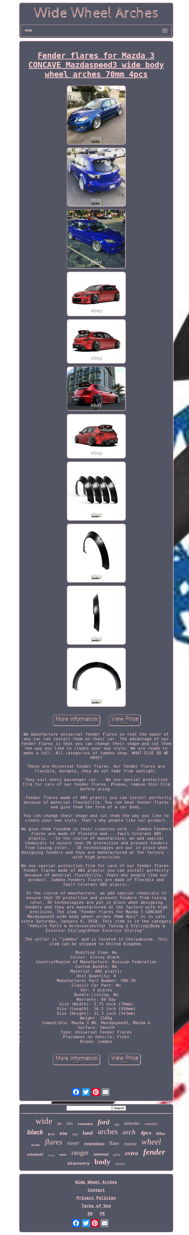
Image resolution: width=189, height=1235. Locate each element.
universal (101, 1154)
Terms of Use (96, 1205)
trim (63, 1133)
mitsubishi (35, 1154)
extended (151, 1124)
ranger (80, 1152)
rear (75, 1134)
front (51, 1134)
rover (73, 1143)
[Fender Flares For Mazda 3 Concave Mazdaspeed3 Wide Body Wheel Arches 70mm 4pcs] (96, 115)
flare (114, 1143)
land (88, 1133)
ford (104, 1122)
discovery (78, 1163)
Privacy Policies (96, 1198)
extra (131, 1153)
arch (129, 1132)
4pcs (146, 1132)
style (116, 1124)
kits (70, 1123)
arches (108, 1131)
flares (53, 1142)
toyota (130, 1143)
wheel (151, 1141)
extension (85, 1124)
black (35, 1132)
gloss (116, 1154)
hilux (160, 1133)
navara (120, 1164)
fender (154, 1151)
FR (102, 1213)
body (102, 1162)
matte (62, 1154)
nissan (51, 1155)
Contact (96, 1190)
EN (90, 1213)
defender (132, 1123)
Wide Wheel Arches (96, 1182)
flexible (35, 1145)
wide (43, 1121)
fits (59, 1124)
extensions (94, 1143)
